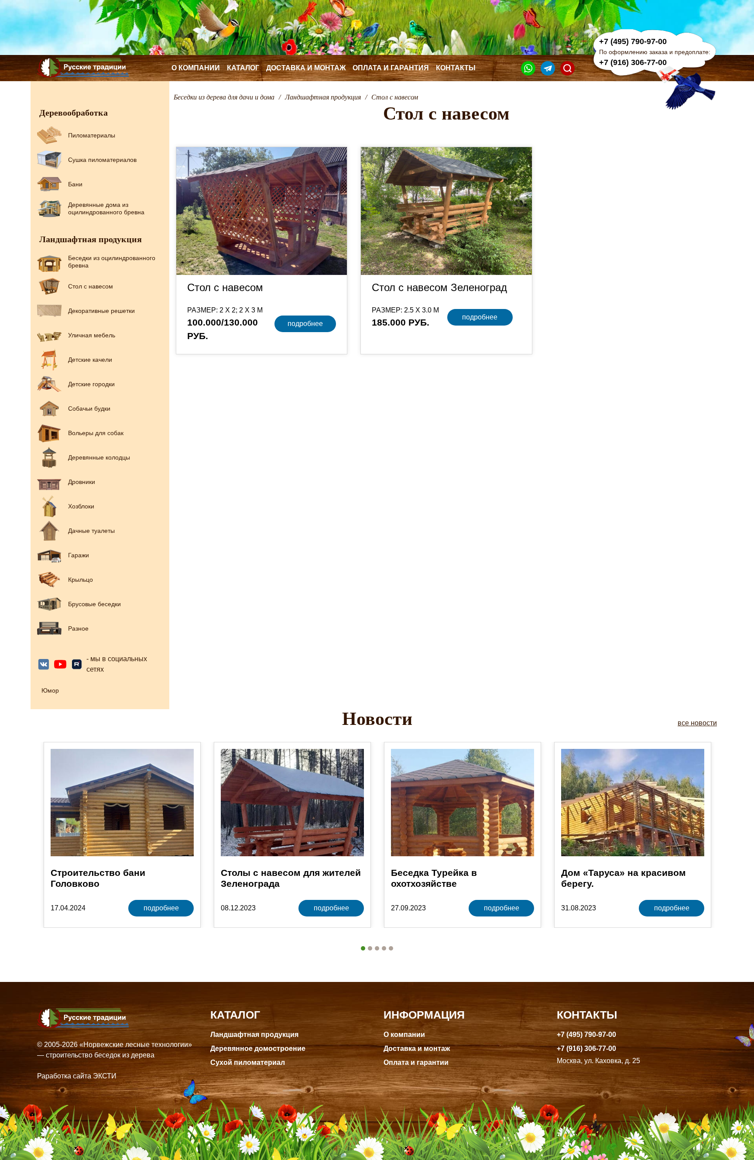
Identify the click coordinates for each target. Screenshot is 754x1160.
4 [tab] (384, 948)
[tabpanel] (122, 835)
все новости (697, 723)
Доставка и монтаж (306, 68)
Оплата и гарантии (416, 1062)
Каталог (243, 68)
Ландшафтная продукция (254, 1034)
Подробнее (305, 323)
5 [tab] (391, 948)
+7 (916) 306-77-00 (633, 62)
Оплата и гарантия (391, 68)
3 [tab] (377, 948)
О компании (195, 68)
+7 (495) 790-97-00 (633, 41)
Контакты (456, 68)
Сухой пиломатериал (247, 1062)
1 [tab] (363, 948)
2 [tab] (370, 948)
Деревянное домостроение (257, 1048)
